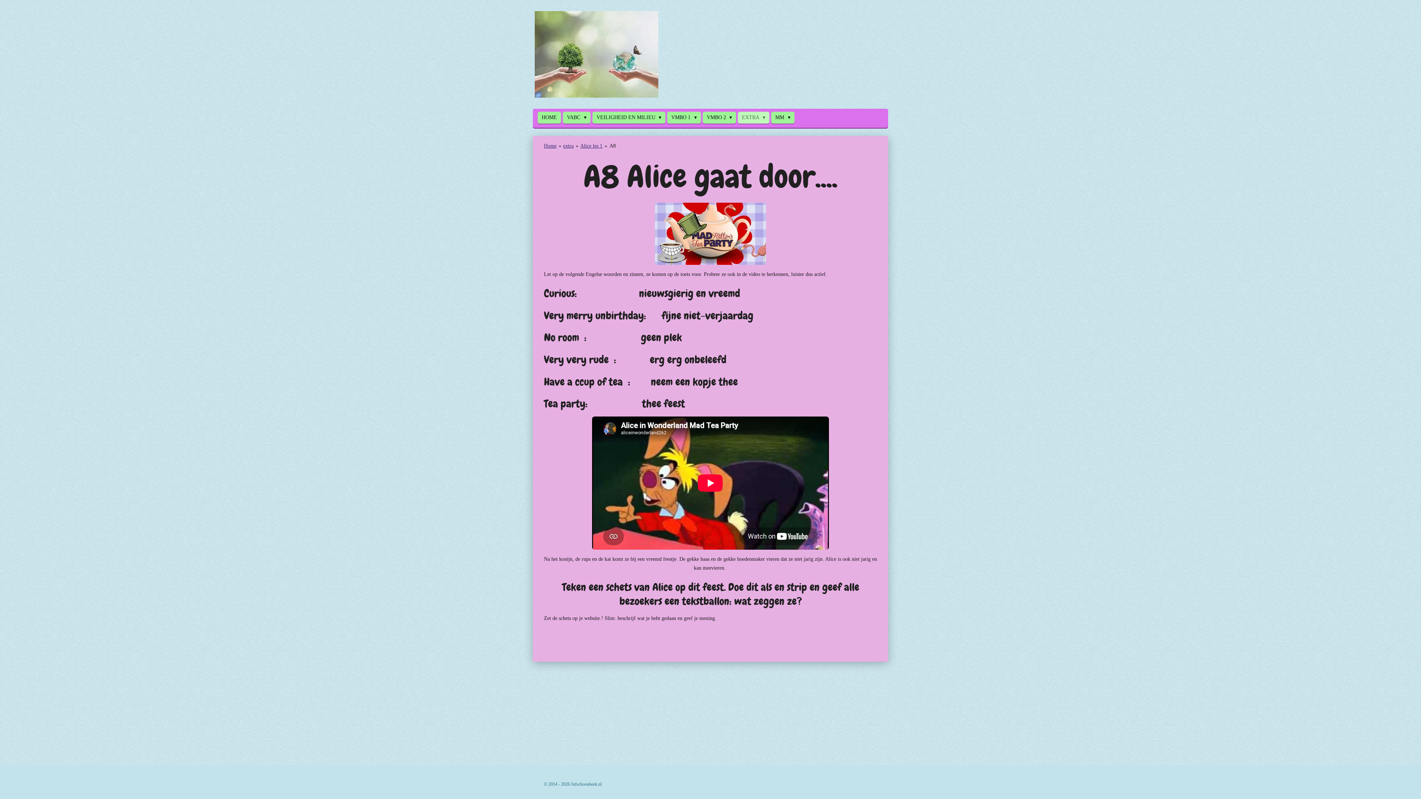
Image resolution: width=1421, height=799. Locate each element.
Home (550, 146)
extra (568, 146)
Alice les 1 (591, 146)
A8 (612, 146)
